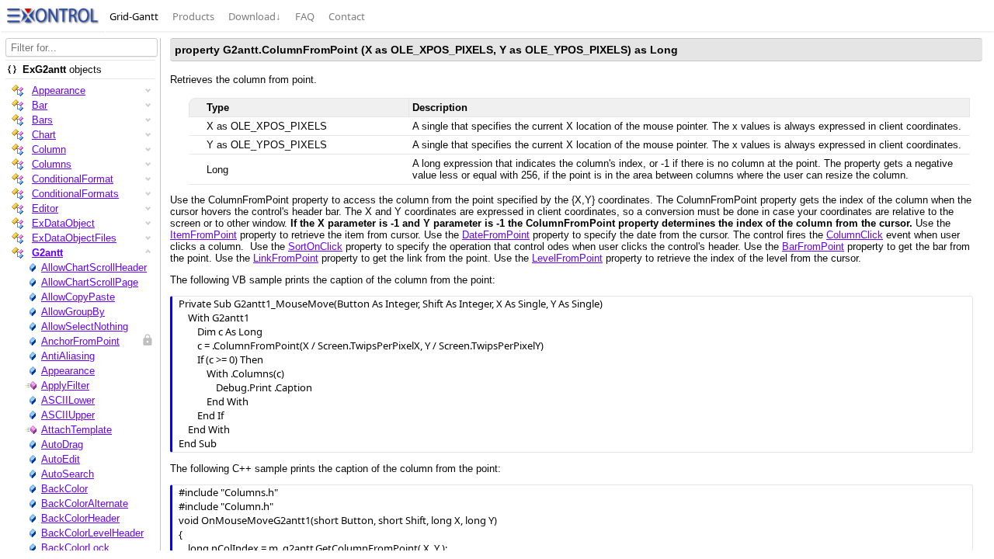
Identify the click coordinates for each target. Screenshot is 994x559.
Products (193, 16)
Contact (346, 16)
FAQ (305, 16)
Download (254, 16)
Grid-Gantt (133, 16)
